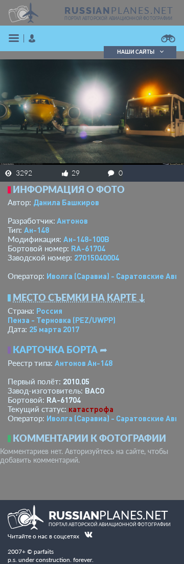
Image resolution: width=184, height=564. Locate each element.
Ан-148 (36, 229)
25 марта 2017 (54, 329)
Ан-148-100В (86, 239)
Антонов (72, 220)
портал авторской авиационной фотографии (118, 18)
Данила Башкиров (66, 202)
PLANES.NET (119, 10)
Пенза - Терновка (62, 319)
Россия (49, 310)
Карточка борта (55, 349)
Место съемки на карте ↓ (79, 297)
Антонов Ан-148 (83, 362)
